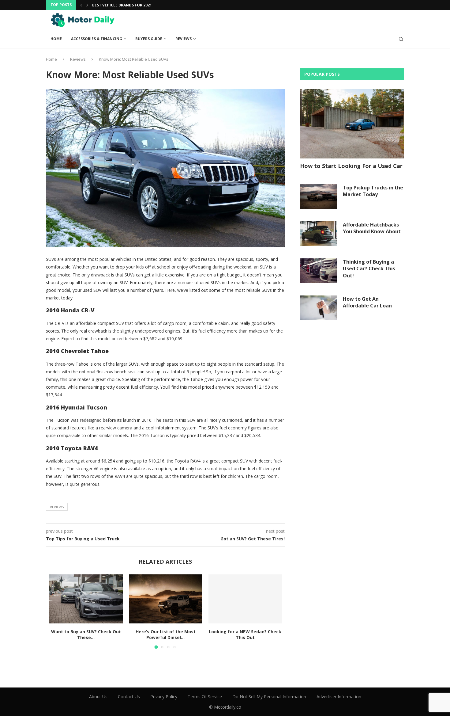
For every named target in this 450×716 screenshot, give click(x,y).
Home (56, 38)
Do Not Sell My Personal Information (269, 696)
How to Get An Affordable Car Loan (367, 302)
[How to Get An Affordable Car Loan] (318, 307)
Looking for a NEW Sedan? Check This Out (245, 635)
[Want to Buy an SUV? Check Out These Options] (86, 598)
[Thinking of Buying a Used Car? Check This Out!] (318, 270)
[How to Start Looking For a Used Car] (352, 123)
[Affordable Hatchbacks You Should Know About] (318, 233)
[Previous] (81, 5)
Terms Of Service (205, 696)
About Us (98, 696)
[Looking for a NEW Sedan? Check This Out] (245, 598)
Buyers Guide (148, 38)
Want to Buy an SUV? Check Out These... (86, 635)
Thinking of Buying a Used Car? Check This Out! (369, 268)
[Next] (87, 5)
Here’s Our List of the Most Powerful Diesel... (166, 635)
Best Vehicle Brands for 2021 (122, 5)
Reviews (183, 38)
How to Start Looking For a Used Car (351, 165)
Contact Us (129, 696)
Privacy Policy (163, 696)
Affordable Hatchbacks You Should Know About (372, 228)
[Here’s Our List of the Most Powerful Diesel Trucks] (165, 598)
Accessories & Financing (96, 38)
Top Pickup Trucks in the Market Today (373, 191)
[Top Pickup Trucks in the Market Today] (318, 196)
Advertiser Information (339, 696)
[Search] (401, 39)
